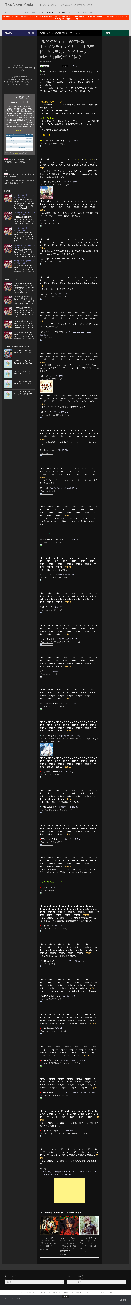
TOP (6, 12)
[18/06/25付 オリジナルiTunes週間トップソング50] (8, 395)
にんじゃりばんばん (74, 539)
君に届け (60, 1028)
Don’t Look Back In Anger (64, 575)
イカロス (58, 607)
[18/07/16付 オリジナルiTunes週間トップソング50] (8, 364)
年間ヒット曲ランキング (34, 12)
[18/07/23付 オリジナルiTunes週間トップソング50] (8, 353)
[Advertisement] (65, 24)
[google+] (32, 33)
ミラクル (54, 221)
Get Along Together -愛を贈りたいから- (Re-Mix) (76, 1092)
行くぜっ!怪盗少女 (72, 839)
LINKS (91, 12)
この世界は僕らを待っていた (69, 639)
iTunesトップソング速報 (56, 12)
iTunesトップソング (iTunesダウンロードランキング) (60, 33)
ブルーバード (67, 1130)
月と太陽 (59, 376)
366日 (53, 887)
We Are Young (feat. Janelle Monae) (64, 488)
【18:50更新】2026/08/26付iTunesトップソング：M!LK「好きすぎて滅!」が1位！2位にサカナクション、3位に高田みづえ (24, 236)
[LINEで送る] (44, 66)
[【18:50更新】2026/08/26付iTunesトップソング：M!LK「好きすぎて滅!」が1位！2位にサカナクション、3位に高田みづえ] (8, 231)
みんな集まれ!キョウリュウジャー (75, 1060)
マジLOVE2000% (60, 294)
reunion (55, 671)
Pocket (75, 66)
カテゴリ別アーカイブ (75, 1279)
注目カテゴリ (74, 12)
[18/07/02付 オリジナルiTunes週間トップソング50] (8, 384)
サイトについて (16, 12)
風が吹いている (68, 996)
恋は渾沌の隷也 (70, 181)
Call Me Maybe (64, 450)
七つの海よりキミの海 (67, 807)
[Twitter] (29, 33)
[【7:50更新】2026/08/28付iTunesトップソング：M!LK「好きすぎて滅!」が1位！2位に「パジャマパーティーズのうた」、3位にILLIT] (8, 198)
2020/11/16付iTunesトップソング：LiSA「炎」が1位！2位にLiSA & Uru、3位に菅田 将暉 (88, 1243)
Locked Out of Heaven (70, 703)
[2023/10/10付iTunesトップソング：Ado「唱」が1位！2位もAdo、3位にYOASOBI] (50, 1225)
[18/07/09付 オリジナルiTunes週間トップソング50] (8, 374)
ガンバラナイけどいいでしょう (70, 961)
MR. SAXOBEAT (66, 772)
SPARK (80, 259)
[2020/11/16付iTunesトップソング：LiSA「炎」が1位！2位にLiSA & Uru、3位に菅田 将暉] (89, 1225)
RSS (84, 12)
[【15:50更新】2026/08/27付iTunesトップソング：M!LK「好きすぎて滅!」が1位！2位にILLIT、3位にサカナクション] (8, 216)
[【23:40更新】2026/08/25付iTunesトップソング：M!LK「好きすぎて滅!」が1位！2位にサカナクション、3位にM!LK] (8, 248)
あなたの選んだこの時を (70, 736)
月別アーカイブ (10, 1279)
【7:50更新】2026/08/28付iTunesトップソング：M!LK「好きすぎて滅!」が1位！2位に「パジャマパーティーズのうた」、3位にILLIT (24, 204)
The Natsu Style (19, 5)
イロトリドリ (58, 926)
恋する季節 (73, 141)
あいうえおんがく (61, 412)
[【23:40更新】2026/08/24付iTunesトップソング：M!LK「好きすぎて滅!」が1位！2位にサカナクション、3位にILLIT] (8, 264)
